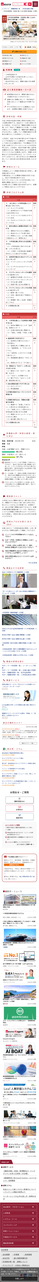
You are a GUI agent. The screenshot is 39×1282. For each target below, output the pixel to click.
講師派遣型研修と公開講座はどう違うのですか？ (20, 838)
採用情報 (28, 1254)
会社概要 (6, 1254)
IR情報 (16, 1254)
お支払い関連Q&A (22, 1265)
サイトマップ (8, 1265)
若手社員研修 (26, 672)
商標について (22, 1261)
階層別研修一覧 (13, 672)
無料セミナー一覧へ (28, 743)
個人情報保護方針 (21, 1258)
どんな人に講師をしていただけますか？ (19, 842)
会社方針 (6, 1258)
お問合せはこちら (20, 52)
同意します (19, 1278)
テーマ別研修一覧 (14, 666)
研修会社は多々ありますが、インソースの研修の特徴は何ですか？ (20, 834)
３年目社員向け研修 (28, 675)
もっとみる (33, 563)
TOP (3, 666)
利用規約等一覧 (9, 1261)
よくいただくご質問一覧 (24, 844)
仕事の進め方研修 (29, 670)
